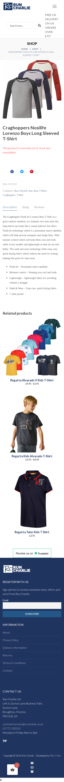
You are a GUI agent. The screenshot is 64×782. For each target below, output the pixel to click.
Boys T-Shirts (40, 190)
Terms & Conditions (14, 662)
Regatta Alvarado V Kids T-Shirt (32, 380)
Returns (7, 655)
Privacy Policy (10, 640)
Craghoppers (9, 195)
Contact (7, 670)
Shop (35, 49)
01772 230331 (12, 728)
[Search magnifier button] (39, 25)
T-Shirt (20, 195)
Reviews (39, 207)
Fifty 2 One (55, 755)
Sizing (25, 207)
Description (10, 207)
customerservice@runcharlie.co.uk (23, 724)
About (6, 632)
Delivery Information (15, 647)
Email (5, 600)
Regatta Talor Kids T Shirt (32, 532)
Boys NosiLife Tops (23, 190)
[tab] (10, 207)
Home (24, 49)
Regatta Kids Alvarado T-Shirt (32, 456)
